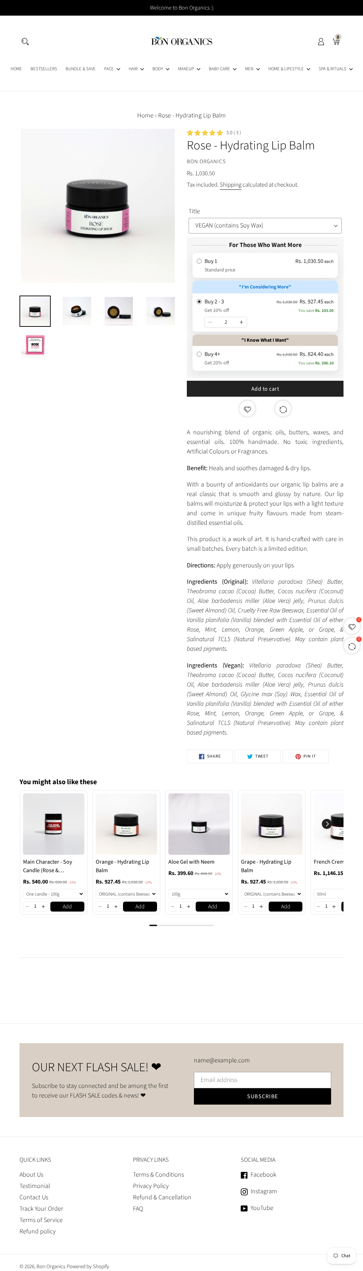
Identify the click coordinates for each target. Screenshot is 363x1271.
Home (145, 115)
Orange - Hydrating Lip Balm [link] (122, 866)
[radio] (265, 265)
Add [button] (67, 906)
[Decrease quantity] (210, 322)
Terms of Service (41, 1220)
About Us (31, 1174)
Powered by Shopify (88, 1266)
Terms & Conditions (158, 1174)
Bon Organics (51, 1266)
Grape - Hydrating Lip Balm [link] (266, 866)
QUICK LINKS (35, 1159)
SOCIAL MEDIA (258, 1159)
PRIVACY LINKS (151, 1159)
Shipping (230, 185)
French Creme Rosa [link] (337, 862)
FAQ (138, 1208)
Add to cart (265, 389)
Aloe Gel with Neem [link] (191, 862)
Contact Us (33, 1197)
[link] (53, 824)
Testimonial (34, 1186)
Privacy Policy (151, 1186)
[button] (27, 906)
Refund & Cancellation (162, 1197)
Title (194, 211)
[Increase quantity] (241, 322)
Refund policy (37, 1231)
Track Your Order (41, 1208)
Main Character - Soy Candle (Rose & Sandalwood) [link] (47, 866)
